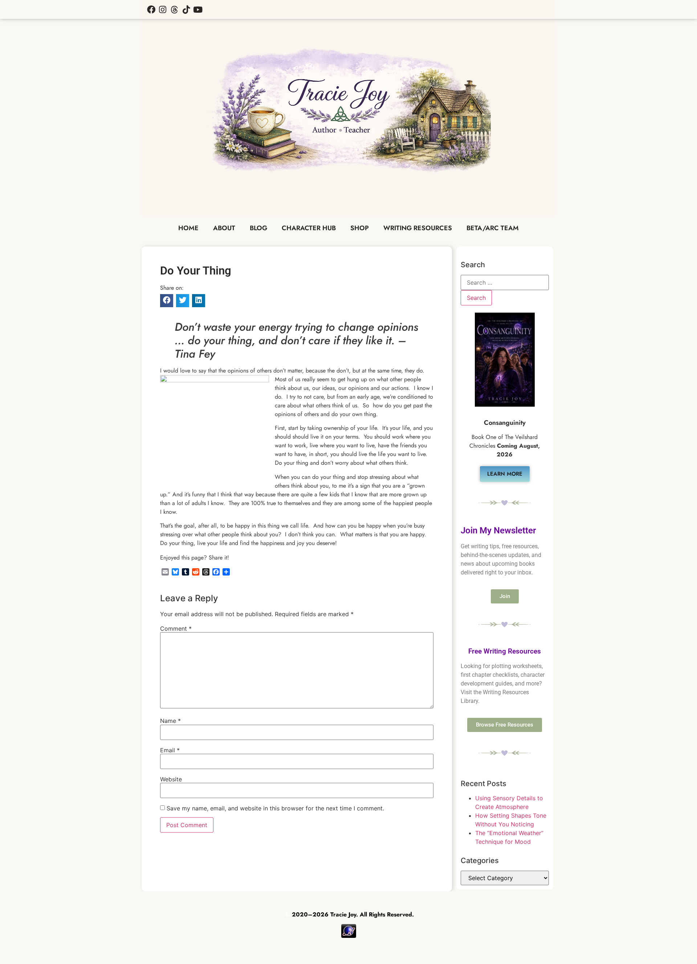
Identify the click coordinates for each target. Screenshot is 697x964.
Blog (258, 228)
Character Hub (309, 228)
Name (170, 721)
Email (170, 750)
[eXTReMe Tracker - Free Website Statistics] (348, 936)
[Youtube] (198, 9)
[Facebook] (151, 9)
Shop (359, 228)
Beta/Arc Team (492, 228)
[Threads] (174, 9)
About (224, 228)
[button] (166, 300)
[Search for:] (505, 282)
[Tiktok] (186, 9)
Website (171, 779)
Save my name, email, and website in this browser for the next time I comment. (275, 808)
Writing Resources (417, 228)
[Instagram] (162, 9)
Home (188, 228)
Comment (176, 628)
